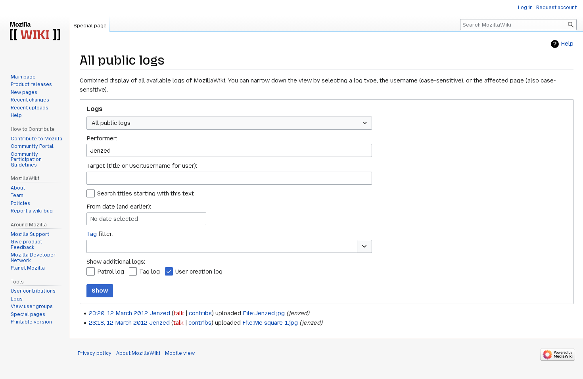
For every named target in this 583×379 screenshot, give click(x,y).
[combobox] (229, 123)
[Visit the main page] (35, 31)
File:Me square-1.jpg (270, 322)
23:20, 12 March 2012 (118, 313)
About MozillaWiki (138, 353)
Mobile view (180, 353)
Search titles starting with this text (145, 193)
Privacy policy (94, 353)
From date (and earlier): (118, 206)
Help (567, 43)
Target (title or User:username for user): (141, 165)
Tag (91, 233)
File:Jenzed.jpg (264, 313)
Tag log (149, 271)
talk (179, 313)
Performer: (101, 138)
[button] (364, 246)
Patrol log (110, 271)
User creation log (198, 271)
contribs (200, 313)
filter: (99, 233)
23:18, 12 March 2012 (118, 322)
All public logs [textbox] (111, 122)
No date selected (114, 218)
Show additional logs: (115, 261)
